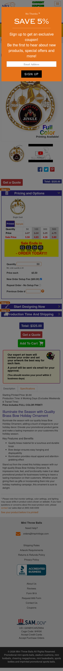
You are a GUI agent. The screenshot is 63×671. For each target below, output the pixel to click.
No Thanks (31, 14)
